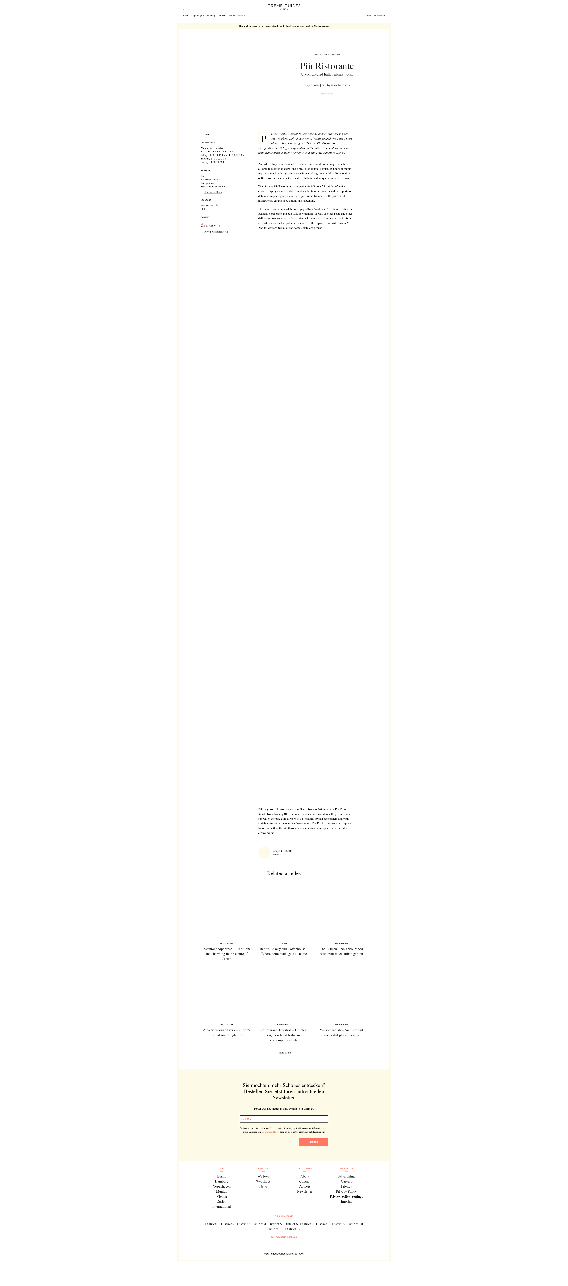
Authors (304, 1186)
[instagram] (280, 1245)
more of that (285, 1052)
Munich (221, 15)
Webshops (263, 1181)
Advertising (346, 1176)
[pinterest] (288, 1245)
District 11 (275, 1228)
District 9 (338, 1223)
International (221, 1206)
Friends (346, 1186)
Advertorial (327, 94)
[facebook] (272, 1245)
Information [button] (346, 1169)
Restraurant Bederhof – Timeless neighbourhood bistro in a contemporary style (284, 1034)
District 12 (292, 1228)
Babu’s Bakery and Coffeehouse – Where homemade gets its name (284, 951)
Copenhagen (198, 15)
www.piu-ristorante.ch (216, 231)
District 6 (291, 1223)
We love (263, 1176)
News (263, 1186)
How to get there (213, 191)
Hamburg (211, 15)
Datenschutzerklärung (271, 1131)
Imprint (346, 1201)
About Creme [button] (305, 1169)
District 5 (275, 1223)
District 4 (259, 1223)
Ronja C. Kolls (311, 85)
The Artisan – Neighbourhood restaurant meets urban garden (341, 951)
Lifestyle (263, 1169)
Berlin (186, 15)
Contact (304, 1181)
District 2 (227, 1223)
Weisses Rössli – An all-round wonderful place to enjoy (341, 1032)
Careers (346, 1181)
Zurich (241, 15)
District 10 (355, 1223)
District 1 (212, 1223)
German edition (321, 26)
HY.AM (301, 1254)
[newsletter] (295, 1245)
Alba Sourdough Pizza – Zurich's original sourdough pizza (226, 1032)
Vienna (231, 15)
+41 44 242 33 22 (210, 226)
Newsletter (304, 1191)
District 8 (322, 1223)
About (304, 1176)
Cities (186, 9)
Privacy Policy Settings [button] (346, 1196)
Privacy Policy (346, 1191)
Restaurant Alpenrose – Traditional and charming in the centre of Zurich (226, 953)
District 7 (307, 1223)
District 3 (243, 1223)
